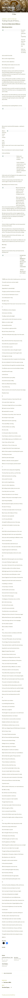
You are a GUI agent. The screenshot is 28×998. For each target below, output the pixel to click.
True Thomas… (5, 963)
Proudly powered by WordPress (8, 994)
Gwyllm (14, 18)
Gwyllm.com (8, 8)
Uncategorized (8, 973)
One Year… (16, 957)
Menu (14, 14)
